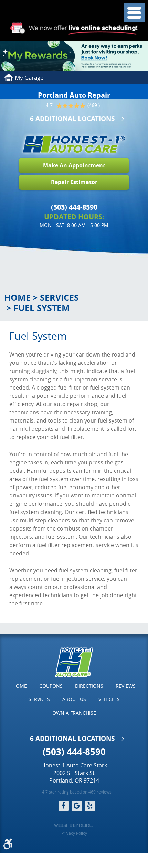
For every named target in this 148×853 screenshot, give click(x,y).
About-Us (74, 699)
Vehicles (109, 699)
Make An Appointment (74, 165)
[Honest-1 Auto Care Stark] (74, 144)
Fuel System (41, 308)
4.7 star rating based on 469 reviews (77, 792)
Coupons (51, 685)
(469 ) (93, 105)
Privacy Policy (74, 833)
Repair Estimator (74, 182)
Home (17, 298)
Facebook (64, 806)
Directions (89, 685)
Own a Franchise (74, 713)
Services (59, 298)
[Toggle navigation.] (134, 12)
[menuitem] (19, 686)
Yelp (90, 806)
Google (77, 806)
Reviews (126, 685)
